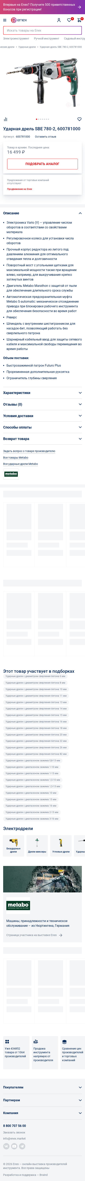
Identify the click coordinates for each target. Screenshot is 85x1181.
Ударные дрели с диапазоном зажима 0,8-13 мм (33, 760)
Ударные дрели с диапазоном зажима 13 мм (31, 799)
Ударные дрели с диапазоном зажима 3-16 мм (32, 818)
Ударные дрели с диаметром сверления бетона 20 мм (36, 734)
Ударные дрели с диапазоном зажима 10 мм (31, 793)
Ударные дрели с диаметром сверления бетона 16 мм (36, 721)
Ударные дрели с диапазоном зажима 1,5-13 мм (33, 786)
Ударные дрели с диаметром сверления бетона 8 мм (35, 682)
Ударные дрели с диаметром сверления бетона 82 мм (36, 754)
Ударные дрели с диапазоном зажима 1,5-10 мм (33, 780)
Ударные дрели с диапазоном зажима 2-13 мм (32, 812)
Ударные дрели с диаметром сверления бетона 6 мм (35, 676)
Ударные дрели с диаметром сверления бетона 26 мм (36, 747)
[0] (69, 20)
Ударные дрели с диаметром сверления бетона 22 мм (36, 741)
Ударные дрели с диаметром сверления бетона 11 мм (36, 695)
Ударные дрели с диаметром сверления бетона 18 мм (36, 728)
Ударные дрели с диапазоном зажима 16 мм (31, 805)
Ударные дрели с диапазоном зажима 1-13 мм (32, 773)
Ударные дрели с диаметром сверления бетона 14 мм (36, 708)
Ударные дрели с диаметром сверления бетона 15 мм (36, 715)
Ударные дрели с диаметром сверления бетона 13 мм (36, 702)
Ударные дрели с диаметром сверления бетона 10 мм (36, 689)
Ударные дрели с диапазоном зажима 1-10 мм (32, 767)
